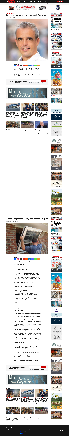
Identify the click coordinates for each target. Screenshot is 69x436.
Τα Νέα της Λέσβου (10, 427)
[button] (54, 1)
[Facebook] (15, 65)
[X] (21, 65)
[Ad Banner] (27, 93)
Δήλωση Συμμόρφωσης (26, 429)
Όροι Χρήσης (11, 429)
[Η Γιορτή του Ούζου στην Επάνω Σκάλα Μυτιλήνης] (27, 124)
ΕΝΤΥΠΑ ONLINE (60, 1)
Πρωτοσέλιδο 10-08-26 (55, 29)
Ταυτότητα (7, 429)
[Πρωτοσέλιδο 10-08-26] (56, 20)
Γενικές (7, 13)
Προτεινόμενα (12, 13)
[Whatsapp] (35, 65)
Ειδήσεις (10, 13)
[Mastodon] (32, 65)
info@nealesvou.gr (46, 429)
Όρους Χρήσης (42, 369)
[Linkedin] (29, 65)
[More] (38, 65)
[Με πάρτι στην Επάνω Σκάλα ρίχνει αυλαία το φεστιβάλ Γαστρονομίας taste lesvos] (13, 393)
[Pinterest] (24, 65)
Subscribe (43, 367)
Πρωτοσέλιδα (52, 232)
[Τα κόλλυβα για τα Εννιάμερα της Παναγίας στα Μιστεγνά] (13, 124)
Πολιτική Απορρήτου (36, 369)
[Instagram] (18, 65)
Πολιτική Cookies (15, 429)
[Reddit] (26, 65)
